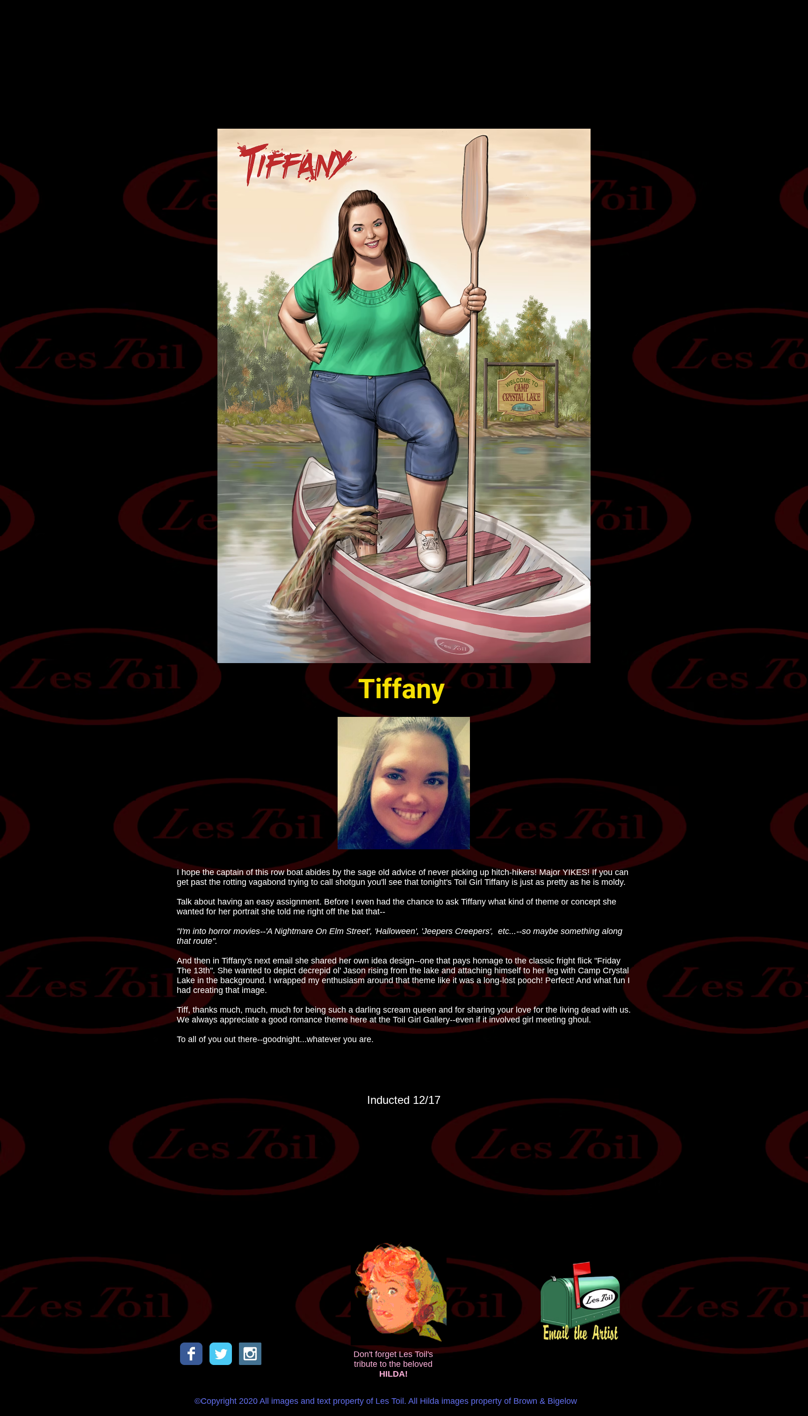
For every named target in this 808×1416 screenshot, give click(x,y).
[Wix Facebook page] (191, 1354)
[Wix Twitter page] (220, 1354)
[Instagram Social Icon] (250, 1354)
